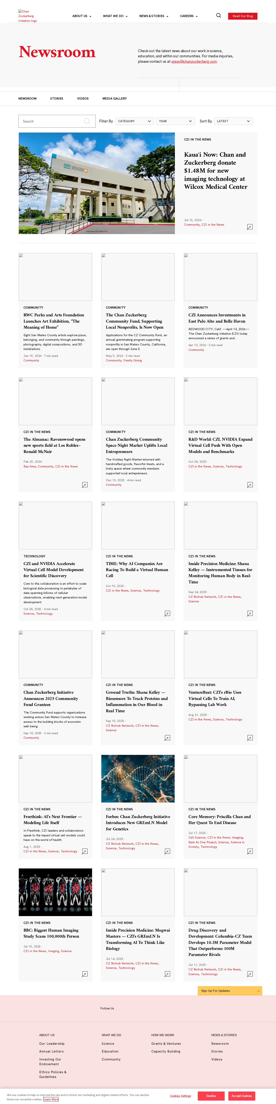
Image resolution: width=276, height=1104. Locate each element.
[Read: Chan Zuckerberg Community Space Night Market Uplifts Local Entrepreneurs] (138, 435)
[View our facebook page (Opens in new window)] (122, 1007)
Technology (234, 466)
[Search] (218, 16)
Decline (211, 1096)
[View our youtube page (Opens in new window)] (172, 1007)
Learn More (51, 1099)
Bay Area (30, 466)
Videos (83, 98)
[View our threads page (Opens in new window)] (142, 1007)
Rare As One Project (202, 842)
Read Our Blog (243, 16)
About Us (80, 16)
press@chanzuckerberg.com (194, 61)
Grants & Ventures (166, 1044)
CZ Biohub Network (202, 597)
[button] (134, 121)
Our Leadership (52, 1044)
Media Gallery (114, 98)
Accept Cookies (242, 1096)
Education (110, 1051)
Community (192, 224)
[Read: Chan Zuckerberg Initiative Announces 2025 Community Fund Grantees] (55, 688)
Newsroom (27, 98)
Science (218, 466)
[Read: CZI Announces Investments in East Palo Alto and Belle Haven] (220, 310)
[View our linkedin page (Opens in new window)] (152, 1007)
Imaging (237, 837)
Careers (187, 16)
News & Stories (152, 16)
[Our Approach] (30, 16)
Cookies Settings (180, 1096)
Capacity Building (166, 1051)
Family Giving (132, 360)
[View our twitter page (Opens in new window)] (162, 1007)
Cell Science (196, 837)
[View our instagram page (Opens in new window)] (132, 1007)
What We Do (113, 16)
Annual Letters (51, 1051)
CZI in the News (213, 224)
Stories (56, 98)
